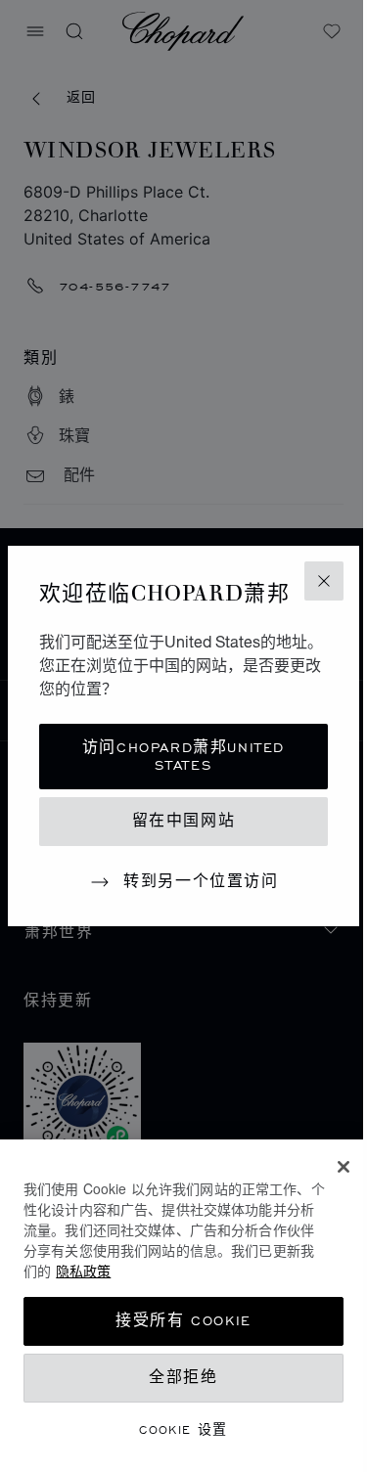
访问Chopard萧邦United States (183, 756)
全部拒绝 (183, 1377)
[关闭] (343, 1166)
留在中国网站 (184, 821)
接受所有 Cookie (183, 1321)
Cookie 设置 (183, 1429)
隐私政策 (83, 1270)
